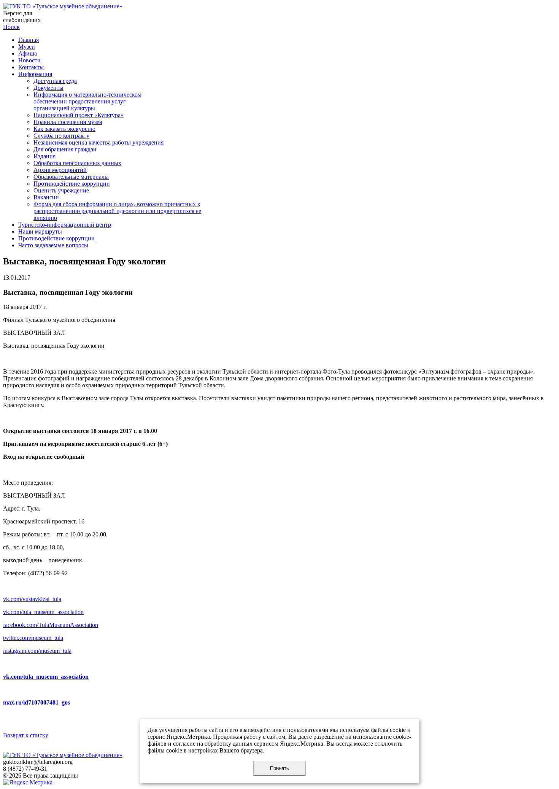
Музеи (26, 46)
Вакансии (46, 197)
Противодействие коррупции (71, 183)
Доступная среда (55, 81)
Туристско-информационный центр (64, 224)
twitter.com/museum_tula (33, 638)
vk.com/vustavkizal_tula (32, 599)
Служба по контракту (61, 135)
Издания (44, 156)
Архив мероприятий (60, 170)
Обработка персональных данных (77, 163)
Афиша (27, 53)
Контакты (31, 67)
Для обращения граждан (65, 149)
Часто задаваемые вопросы (53, 245)
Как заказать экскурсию (64, 129)
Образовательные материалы (71, 176)
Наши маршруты (40, 231)
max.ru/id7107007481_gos (36, 702)
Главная (28, 40)
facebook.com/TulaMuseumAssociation (50, 625)
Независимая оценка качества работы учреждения (98, 142)
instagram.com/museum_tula (37, 650)
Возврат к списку (25, 735)
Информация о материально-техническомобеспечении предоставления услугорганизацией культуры (87, 101)
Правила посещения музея (67, 122)
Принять (279, 768)
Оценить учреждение (61, 190)
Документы (48, 87)
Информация (35, 74)
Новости (29, 60)
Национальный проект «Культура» (78, 115)
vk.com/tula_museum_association (43, 612)
